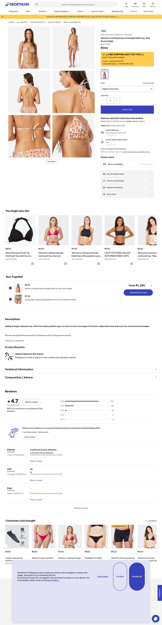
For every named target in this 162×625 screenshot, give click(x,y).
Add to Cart (127, 109)
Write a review (31, 402)
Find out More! (30, 437)
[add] (117, 100)
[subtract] (104, 100)
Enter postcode (118, 125)
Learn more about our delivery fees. (136, 152)
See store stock (145, 164)
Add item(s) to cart (138, 292)
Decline (120, 576)
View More (51, 161)
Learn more (102, 576)
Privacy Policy (51, 580)
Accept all (137, 576)
